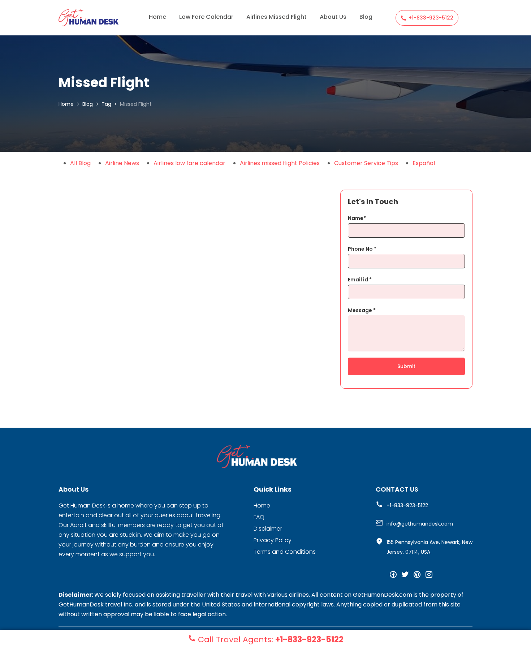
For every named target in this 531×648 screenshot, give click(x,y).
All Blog (80, 163)
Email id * (360, 279)
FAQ (259, 517)
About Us (333, 17)
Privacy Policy (273, 540)
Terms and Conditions (285, 552)
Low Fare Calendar (206, 17)
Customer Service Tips (366, 163)
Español (424, 163)
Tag (106, 104)
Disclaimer (268, 528)
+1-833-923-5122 (431, 17)
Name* (357, 218)
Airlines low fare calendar (189, 163)
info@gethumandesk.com (420, 523)
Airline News (122, 163)
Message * (362, 310)
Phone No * (362, 248)
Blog (365, 17)
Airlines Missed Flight (276, 17)
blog (87, 104)
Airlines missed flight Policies (280, 163)
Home (157, 17)
